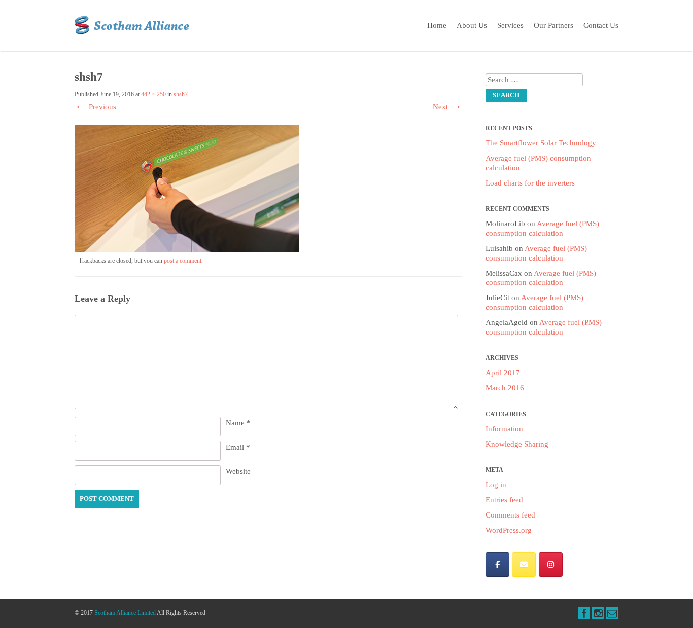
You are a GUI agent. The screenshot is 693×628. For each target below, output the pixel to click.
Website (238, 471)
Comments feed (510, 515)
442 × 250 (153, 94)
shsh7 (181, 94)
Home (436, 25)
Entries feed (504, 500)
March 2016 (505, 388)
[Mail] (524, 564)
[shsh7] (187, 249)
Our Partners (553, 25)
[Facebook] (497, 564)
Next (447, 107)
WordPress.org (509, 530)
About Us (472, 25)
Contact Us (600, 25)
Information (504, 429)
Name (238, 423)
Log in (496, 485)
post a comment (182, 260)
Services (510, 25)
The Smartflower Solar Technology (541, 143)
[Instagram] (551, 564)
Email (238, 447)
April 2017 (503, 372)
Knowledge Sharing (517, 444)
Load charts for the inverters (530, 183)
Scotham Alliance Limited (125, 612)
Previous (95, 107)
